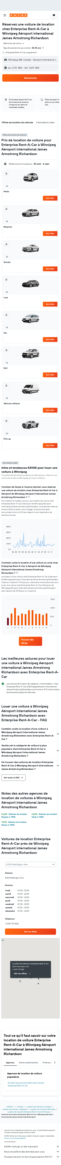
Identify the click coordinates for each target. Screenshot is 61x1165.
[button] (5, 15)
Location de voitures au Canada (39, 1107)
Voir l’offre (50, 198)
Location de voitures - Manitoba (15, 1109)
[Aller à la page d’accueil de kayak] (18, 15)
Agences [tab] (10, 1062)
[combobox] (14, 43)
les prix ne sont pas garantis (15, 1138)
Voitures (20, 1107)
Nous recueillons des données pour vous (24, 1151)
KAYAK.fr (10, 1107)
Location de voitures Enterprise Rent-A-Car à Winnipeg (29, 1112)
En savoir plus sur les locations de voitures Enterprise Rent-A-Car (26, 1084)
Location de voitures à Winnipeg (42, 1109)
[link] (30, 641)
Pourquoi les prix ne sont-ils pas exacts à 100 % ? (28, 1156)
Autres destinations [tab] (28, 1062)
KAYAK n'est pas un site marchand (21, 1146)
